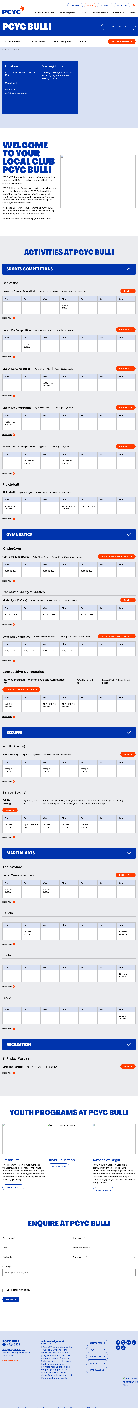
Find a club (6, 50)
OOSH (83, 13)
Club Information (11, 41)
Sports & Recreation (44, 13)
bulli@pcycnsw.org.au (16, 93)
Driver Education (100, 13)
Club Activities (37, 41)
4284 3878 (10, 90)
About (132, 13)
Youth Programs (67, 13)
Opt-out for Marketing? (18, 1290)
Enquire (84, 41)
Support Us (118, 13)
